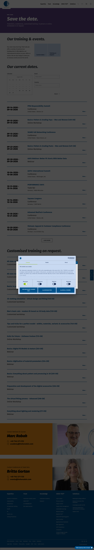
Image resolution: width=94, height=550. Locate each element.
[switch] (40, 284)
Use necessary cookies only (28, 290)
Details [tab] (47, 262)
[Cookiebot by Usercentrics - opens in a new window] (68, 258)
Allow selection (47, 290)
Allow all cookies (65, 290)
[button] (76, 262)
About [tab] (66, 262)
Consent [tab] (28, 262)
